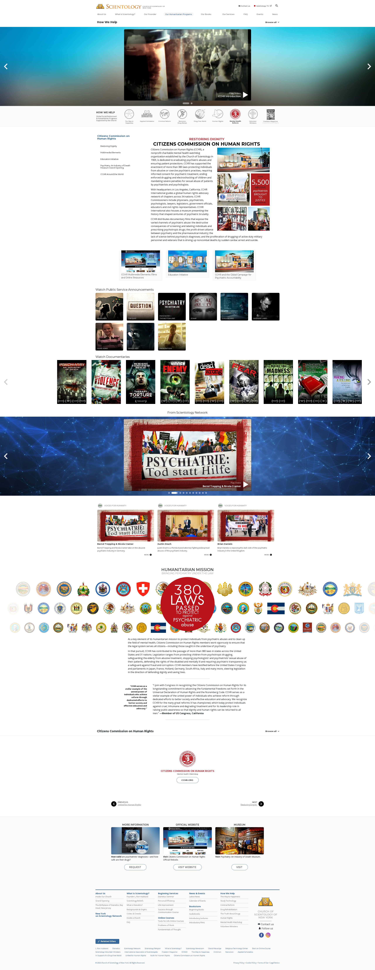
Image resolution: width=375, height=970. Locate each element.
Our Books (206, 14)
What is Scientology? (125, 14)
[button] (186, 103)
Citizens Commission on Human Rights (113, 137)
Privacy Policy (238, 963)
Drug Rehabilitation (228, 909)
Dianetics (116, 948)
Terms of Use (263, 963)
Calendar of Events (197, 900)
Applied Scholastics (245, 952)
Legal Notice (274, 963)
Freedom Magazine (169, 952)
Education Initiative (109, 159)
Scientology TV (262, 6)
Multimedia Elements (110, 152)
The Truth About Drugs (230, 913)
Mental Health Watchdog (231, 922)
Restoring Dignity (108, 146)
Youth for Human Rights (160, 955)
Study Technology (228, 900)
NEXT (254, 802)
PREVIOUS (123, 802)
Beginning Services (168, 893)
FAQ (245, 14)
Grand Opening (102, 900)
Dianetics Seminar (166, 896)
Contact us (245, 6)
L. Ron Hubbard (102, 948)
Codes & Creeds (134, 913)
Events (259, 14)
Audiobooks (194, 913)
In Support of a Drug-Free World (108, 955)
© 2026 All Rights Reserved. (120, 963)
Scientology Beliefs (135, 900)
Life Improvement (165, 905)
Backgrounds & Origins (137, 909)
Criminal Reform (227, 905)
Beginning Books (196, 909)
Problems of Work (166, 925)
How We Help (107, 22)
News (275, 14)
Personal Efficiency (166, 900)
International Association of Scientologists (141, 952)
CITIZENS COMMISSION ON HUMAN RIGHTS (187, 771)
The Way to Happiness (230, 896)
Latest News (194, 896)
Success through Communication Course (168, 911)
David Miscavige (214, 948)
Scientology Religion (153, 948)
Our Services (228, 14)
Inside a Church (133, 918)
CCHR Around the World (111, 174)
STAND (184, 952)
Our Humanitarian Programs (178, 14)
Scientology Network (132, 948)
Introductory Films (197, 922)
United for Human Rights (129, 805)
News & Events (197, 893)
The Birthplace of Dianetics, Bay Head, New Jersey (109, 906)
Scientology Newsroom (195, 948)
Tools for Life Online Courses (171, 921)
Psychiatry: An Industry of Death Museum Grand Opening (115, 166)
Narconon (229, 952)
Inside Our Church (103, 896)
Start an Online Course (261, 948)
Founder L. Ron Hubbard (137, 896)
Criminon (217, 952)
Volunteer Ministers (229, 926)
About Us (101, 14)
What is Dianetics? (135, 905)
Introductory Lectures (198, 918)
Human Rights (226, 918)
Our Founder (150, 14)
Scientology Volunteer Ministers (108, 952)
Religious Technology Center (236, 948)
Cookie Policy (251, 963)
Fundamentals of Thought (169, 929)
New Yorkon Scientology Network (109, 914)
